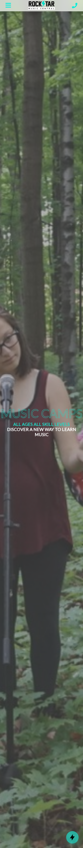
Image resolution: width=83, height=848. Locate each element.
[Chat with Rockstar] (72, 837)
